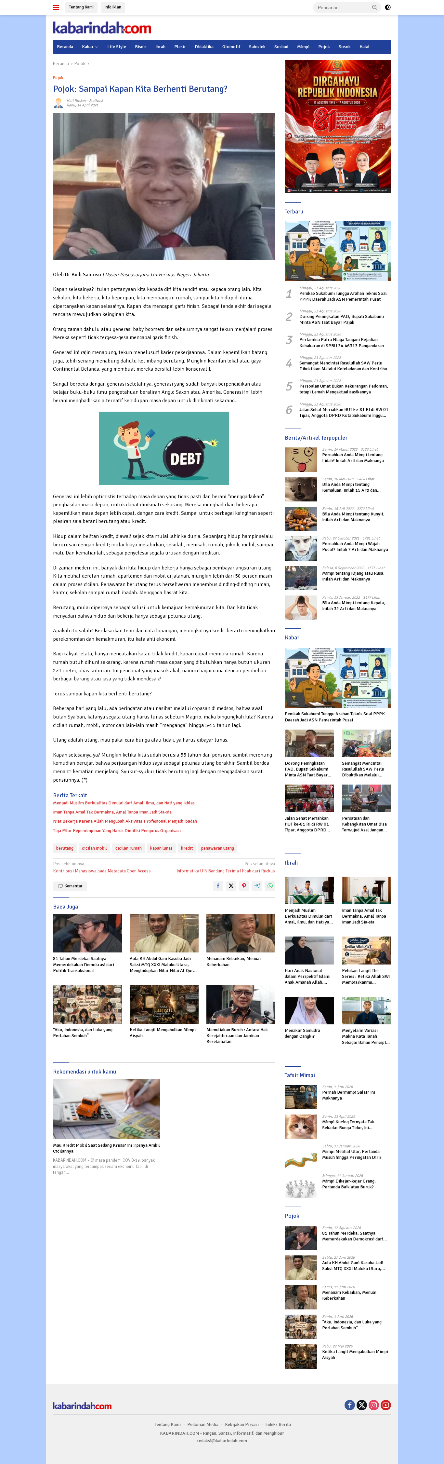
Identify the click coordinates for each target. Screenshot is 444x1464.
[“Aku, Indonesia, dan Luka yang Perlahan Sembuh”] (87, 1004)
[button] (374, 7)
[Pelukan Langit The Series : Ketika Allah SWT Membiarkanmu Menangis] (366, 950)
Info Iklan (113, 7)
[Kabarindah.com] (102, 27)
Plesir (180, 46)
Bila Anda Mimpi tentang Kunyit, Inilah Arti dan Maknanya (353, 517)
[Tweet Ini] (231, 886)
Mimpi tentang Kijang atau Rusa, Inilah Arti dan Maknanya (353, 576)
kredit (187, 848)
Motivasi (96, 100)
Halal (364, 46)
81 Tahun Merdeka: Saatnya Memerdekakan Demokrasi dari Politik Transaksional (83, 964)
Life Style (116, 46)
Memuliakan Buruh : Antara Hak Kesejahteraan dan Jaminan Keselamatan (237, 1035)
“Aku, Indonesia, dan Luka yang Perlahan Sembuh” (82, 1032)
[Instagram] (374, 1406)
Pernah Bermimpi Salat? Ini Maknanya (348, 1095)
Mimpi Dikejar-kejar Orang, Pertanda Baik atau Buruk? (349, 1184)
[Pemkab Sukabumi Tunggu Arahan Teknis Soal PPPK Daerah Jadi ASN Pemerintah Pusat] (338, 251)
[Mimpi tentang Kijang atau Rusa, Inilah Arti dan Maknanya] (301, 578)
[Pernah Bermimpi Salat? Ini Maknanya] (301, 1097)
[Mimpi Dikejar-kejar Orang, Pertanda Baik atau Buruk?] (301, 1186)
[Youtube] (386, 1406)
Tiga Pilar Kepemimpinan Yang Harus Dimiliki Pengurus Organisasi (117, 830)
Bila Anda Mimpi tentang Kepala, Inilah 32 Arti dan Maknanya (353, 605)
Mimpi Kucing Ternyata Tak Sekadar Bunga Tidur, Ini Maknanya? (348, 1125)
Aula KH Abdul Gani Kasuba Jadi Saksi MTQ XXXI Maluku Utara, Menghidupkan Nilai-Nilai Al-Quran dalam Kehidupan (164, 965)
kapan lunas (161, 848)
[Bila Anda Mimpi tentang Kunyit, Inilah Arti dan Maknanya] (301, 519)
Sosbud (281, 46)
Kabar (88, 46)
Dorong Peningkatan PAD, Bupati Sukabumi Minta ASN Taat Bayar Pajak (341, 319)
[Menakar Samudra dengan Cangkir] (309, 1010)
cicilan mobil (94, 848)
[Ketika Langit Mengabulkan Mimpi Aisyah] (164, 1004)
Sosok (345, 46)
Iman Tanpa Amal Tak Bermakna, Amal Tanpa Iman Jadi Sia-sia (112, 812)
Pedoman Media (202, 1424)
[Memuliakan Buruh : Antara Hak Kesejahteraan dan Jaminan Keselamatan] (240, 1004)
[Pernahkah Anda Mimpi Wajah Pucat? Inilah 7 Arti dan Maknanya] (301, 548)
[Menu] (57, 7)
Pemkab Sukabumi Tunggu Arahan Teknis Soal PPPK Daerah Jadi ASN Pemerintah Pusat (343, 296)
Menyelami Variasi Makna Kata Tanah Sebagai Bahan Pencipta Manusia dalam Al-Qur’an (366, 1037)
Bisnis (141, 46)
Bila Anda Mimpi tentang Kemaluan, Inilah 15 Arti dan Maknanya (349, 487)
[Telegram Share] (257, 886)
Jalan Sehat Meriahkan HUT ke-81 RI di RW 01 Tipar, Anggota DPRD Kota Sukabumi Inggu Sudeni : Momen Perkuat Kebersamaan (343, 412)
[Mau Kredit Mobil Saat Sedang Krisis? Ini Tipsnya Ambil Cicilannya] (106, 1109)
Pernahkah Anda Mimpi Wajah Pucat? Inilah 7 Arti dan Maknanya (355, 546)
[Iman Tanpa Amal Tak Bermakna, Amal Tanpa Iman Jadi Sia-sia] (366, 890)
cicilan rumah (128, 848)
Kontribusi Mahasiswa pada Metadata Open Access (102, 867)
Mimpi (303, 46)
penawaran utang (217, 848)
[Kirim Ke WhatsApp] (270, 886)
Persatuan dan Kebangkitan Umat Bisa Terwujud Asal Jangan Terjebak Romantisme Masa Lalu (364, 824)
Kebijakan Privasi (242, 1424)
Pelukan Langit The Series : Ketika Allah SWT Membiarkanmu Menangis (366, 977)
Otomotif (231, 46)
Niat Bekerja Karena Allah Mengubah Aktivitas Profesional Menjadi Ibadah (125, 821)
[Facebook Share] (218, 886)
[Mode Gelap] (388, 7)
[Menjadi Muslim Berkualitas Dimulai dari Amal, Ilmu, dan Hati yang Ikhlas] (309, 890)
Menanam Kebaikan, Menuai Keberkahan (233, 961)
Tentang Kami (81, 7)
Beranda (65, 46)
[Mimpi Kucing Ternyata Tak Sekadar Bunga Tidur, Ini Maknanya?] (301, 1127)
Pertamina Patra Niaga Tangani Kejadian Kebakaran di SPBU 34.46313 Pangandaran (341, 342)
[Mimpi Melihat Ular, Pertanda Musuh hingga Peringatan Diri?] (301, 1156)
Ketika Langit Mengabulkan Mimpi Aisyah (163, 1032)
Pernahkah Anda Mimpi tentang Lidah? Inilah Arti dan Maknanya (353, 457)
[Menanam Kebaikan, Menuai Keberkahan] (240, 933)
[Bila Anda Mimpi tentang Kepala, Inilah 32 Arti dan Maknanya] (301, 607)
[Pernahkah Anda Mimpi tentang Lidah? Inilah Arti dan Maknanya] (301, 459)
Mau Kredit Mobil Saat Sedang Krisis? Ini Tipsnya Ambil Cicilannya (106, 1148)
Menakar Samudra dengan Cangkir (302, 1033)
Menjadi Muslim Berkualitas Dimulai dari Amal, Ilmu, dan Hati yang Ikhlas (124, 803)
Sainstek (257, 46)
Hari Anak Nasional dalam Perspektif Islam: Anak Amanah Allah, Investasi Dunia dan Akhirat (308, 977)
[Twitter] (362, 1406)
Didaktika (204, 46)
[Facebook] (350, 1406)
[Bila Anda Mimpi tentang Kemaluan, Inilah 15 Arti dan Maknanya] (301, 489)
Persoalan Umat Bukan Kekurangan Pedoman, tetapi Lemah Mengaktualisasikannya (343, 389)
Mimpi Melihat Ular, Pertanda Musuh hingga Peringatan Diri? (352, 1154)
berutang (64, 848)
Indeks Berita (278, 1424)
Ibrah (160, 46)
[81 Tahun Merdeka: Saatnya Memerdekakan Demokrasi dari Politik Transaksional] (87, 933)
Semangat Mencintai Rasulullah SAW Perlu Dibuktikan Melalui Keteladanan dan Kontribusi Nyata (344, 366)
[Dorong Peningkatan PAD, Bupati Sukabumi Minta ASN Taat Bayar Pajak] (309, 743)
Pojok (324, 46)
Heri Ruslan (76, 100)
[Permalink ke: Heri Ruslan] (58, 103)
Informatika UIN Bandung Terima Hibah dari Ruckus (225, 867)
